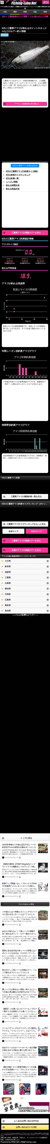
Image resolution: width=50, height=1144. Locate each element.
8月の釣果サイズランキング (18, 175)
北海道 (8, 594)
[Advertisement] (25, 21)
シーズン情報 (12, 182)
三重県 (8, 577)
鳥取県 (8, 605)
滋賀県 (8, 572)
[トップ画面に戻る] (25, 5)
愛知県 (8, 589)
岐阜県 (8, 566)
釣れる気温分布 (13, 189)
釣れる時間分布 (13, 185)
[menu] (2, 2)
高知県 (8, 611)
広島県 (8, 600)
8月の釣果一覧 (12, 178)
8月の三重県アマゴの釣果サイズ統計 (22, 171)
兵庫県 (8, 583)
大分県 (8, 561)
